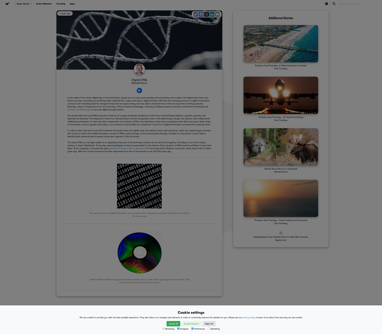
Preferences (199, 329)
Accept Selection (191, 324)
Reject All (209, 324)
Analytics (184, 329)
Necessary (169, 329)
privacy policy (248, 317)
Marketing (215, 329)
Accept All (173, 324)
